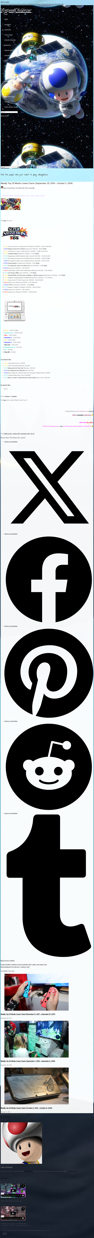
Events (6, 156)
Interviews (7, 158)
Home (6, 121)
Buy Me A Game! (72, 1171)
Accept (4, 1234)
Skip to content (5, 2)
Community (7, 128)
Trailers (6, 151)
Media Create (8, 433)
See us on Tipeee (6, 1117)
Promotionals (8, 153)
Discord (91, 411)
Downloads (7, 136)
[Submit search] (18, 167)
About (6, 123)
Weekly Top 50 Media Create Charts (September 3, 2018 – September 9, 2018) (28, 1061)
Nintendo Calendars (10, 133)
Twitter (6, 148)
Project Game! (8, 131)
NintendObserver (16, 10)
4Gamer (7, 396)
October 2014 (16, 433)
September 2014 (25, 433)
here (5, 220)
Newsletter (7, 126)
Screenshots (7, 146)
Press (5, 143)
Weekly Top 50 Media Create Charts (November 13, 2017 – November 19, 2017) (28, 1014)
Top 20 (32, 433)
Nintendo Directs (9, 138)
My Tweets (4, 1178)
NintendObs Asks (9, 161)
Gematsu (14, 396)
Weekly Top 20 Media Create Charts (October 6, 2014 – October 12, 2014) (26, 1108)
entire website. (29, 1171)
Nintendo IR (7, 141)
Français (6, 163)
